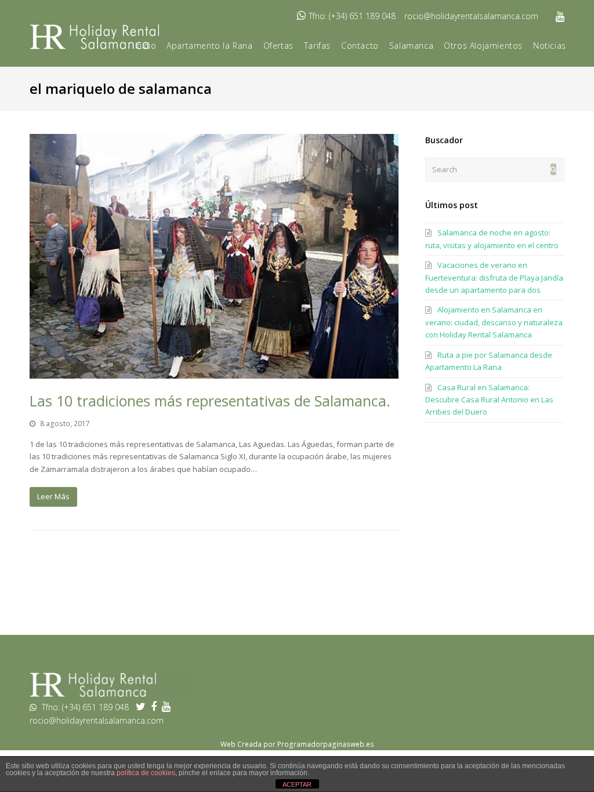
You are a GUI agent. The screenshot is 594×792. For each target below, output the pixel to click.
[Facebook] (156, 707)
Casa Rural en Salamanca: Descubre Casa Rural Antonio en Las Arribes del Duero (489, 399)
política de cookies (146, 773)
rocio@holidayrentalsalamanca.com (471, 15)
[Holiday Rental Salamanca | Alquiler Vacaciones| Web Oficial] (114, 36)
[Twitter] (143, 707)
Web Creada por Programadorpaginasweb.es (297, 744)
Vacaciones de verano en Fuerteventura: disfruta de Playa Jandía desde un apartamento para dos (494, 277)
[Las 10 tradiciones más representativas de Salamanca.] (214, 256)
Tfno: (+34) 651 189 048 (352, 15)
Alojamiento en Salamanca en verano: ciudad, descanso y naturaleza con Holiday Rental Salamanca (494, 322)
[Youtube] (560, 16)
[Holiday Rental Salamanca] (112, 693)
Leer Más (53, 496)
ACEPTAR (297, 784)
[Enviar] (553, 169)
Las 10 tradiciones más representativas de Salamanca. (210, 400)
